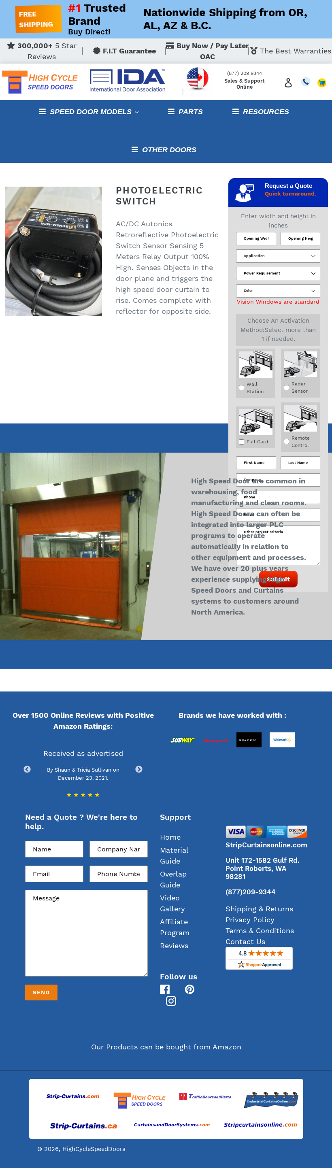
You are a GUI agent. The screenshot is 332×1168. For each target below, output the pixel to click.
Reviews (174, 945)
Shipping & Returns (259, 908)
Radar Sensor (300, 387)
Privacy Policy (250, 919)
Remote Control (301, 441)
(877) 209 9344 (244, 73)
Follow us (178, 976)
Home (170, 837)
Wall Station (255, 387)
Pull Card (257, 442)
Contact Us (245, 941)
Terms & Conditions (260, 930)
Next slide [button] (139, 770)
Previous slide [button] (27, 770)
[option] (182, 758)
